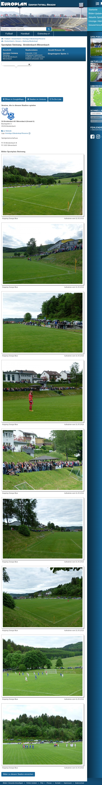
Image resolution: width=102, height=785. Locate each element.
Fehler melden (31, 783)
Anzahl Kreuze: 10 (56, 50)
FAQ (41, 783)
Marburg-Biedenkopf (30, 41)
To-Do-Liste (56, 99)
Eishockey (43, 34)
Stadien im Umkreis (37, 99)
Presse (49, 783)
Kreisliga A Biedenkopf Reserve (34, 39)
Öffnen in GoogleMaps (14, 99)
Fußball (9, 34)
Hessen (18, 41)
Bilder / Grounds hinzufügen (13, 783)
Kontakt (57, 783)
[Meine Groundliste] (98, 3)
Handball (25, 34)
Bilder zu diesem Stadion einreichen (18, 774)
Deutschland (16, 39)
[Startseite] (14, 6)
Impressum (68, 783)
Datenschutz (79, 783)
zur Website (7, 131)
